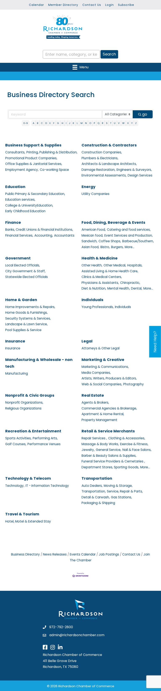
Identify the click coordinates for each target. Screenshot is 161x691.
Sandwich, (89, 241)
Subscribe (126, 5)
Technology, (14, 485)
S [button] (107, 123)
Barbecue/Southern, (138, 241)
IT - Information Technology (47, 485)
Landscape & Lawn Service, (26, 324)
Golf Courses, (15, 444)
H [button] (62, 123)
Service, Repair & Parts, (125, 491)
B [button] (37, 123)
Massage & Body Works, (100, 444)
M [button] (81, 123)
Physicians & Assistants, (100, 282)
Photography (133, 384)
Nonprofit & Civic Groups (29, 395)
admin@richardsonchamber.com (76, 635)
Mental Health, (118, 288)
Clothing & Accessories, (126, 438)
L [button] (77, 123)
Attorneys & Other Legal (100, 348)
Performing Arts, (45, 438)
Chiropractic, (130, 282)
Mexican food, (92, 235)
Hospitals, (134, 265)
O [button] (90, 123)
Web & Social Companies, (102, 384)
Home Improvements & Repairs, (30, 307)
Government (18, 258)
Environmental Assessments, (104, 175)
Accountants (64, 235)
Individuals (92, 299)
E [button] (50, 123)
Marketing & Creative (103, 359)
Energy (88, 186)
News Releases (55, 554)
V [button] (119, 123)
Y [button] (132, 123)
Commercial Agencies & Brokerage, (109, 408)
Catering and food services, (129, 229)
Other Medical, (115, 265)
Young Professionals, (98, 307)
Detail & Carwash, (96, 497)
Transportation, (94, 491)
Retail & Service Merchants (108, 431)
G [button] (58, 123)
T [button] (110, 123)
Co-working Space (54, 169)
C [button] (42, 123)
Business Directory (25, 554)
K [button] (73, 123)
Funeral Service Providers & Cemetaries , (113, 461)
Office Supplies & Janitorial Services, (33, 164)
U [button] (115, 123)
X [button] (128, 123)
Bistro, (105, 247)
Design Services (140, 175)
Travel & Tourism (22, 514)
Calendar (36, 5)
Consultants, (15, 152)
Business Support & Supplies (33, 145)
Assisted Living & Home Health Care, (110, 271)
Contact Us (91, 5)
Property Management (99, 420)
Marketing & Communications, (105, 367)
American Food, (94, 229)
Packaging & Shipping (98, 503)
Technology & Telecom (28, 478)
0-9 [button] (25, 123)
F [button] (54, 123)
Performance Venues (44, 444)
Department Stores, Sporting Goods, (110, 467)
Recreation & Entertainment (33, 431)
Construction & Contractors (109, 145)
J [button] (69, 123)
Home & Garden (21, 299)
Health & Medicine (100, 258)
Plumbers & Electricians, (100, 158)
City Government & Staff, (25, 271)
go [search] (144, 114)
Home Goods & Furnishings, (26, 312)
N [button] (86, 123)
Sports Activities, (18, 438)
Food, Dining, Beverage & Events (113, 222)
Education (15, 186)
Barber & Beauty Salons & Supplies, (109, 455)
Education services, (20, 199)
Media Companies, (96, 372)
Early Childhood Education (25, 211)
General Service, (108, 450)
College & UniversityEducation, (29, 205)
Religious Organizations (23, 408)
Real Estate (93, 395)
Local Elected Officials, (22, 265)
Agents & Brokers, (95, 402)
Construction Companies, (102, 152)
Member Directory (63, 5)
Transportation (97, 478)
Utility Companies (95, 194)
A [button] (33, 123)
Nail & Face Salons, (136, 450)
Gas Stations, (121, 497)
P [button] (94, 123)
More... (129, 247)
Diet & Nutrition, (94, 288)
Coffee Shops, (110, 241)
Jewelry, (88, 450)
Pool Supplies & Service (23, 330)
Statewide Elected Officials (26, 277)
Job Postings (109, 554)
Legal (87, 341)
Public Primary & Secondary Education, (35, 194)
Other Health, (92, 265)
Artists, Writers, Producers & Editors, (109, 378)
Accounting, (43, 235)
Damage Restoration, (98, 169)
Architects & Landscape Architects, (109, 164)
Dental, (136, 288)
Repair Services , (94, 438)
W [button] (123, 123)
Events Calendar (83, 554)
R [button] (102, 123)
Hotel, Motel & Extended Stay (28, 521)
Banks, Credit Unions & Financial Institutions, (39, 229)
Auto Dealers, (92, 485)
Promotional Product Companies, (31, 158)
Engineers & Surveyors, (134, 169)
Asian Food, (90, 247)
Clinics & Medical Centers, (102, 277)
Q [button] (98, 123)
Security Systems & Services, (28, 318)
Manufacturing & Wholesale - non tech (39, 363)
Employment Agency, (22, 169)
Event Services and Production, (128, 235)
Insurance (15, 341)
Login (109, 5)
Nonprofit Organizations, (24, 402)
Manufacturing (16, 373)
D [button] (46, 123)
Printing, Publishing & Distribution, (51, 152)
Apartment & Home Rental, (103, 414)
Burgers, (117, 247)
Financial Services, (19, 235)
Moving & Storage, (118, 485)
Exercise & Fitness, (134, 444)
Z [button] (136, 123)
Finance (13, 222)
